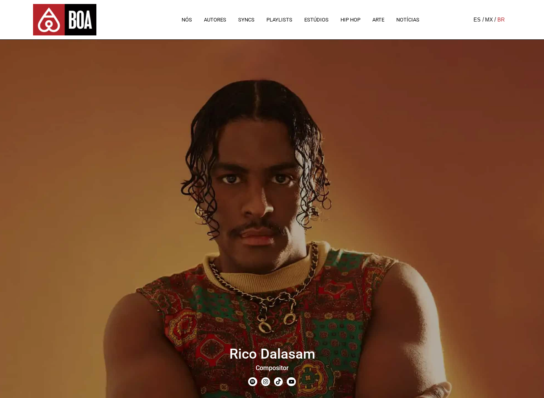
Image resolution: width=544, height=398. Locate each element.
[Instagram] (265, 381)
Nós (187, 20)
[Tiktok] (278, 381)
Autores (215, 20)
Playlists (279, 20)
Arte (378, 20)
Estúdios (316, 20)
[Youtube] (291, 381)
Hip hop (350, 20)
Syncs (246, 20)
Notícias (407, 20)
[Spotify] (252, 381)
